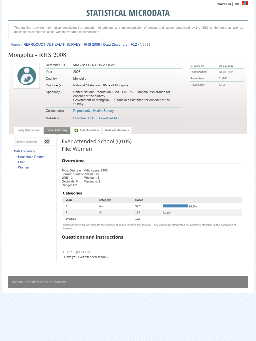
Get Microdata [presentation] (89, 130)
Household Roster (31, 157)
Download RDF (109, 118)
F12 (134, 44)
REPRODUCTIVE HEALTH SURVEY (52, 44)
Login (237, 4)
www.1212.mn (224, 4)
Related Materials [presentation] (117, 130)
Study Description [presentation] (28, 130)
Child (21, 162)
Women (23, 167)
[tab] (28, 130)
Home (15, 44)
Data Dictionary (115, 44)
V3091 (145, 44)
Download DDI (83, 118)
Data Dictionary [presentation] (57, 130)
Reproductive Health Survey (93, 111)
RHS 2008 (92, 44)
